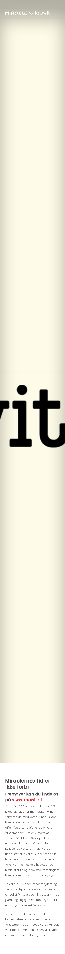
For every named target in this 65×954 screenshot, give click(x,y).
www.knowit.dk (27, 800)
